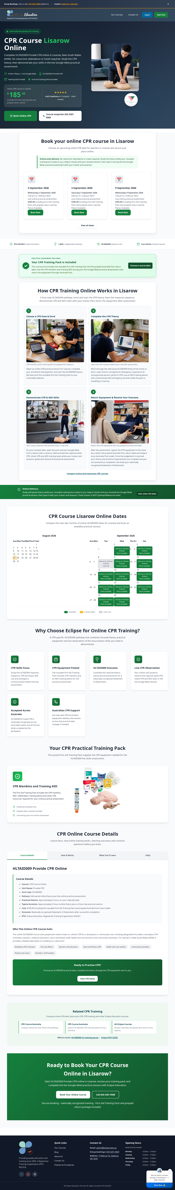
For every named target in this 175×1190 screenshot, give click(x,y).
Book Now (37, 213)
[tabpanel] (87, 927)
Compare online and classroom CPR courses (87, 473)
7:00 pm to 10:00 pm (122, 551)
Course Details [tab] (27, 855)
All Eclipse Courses (133, 1027)
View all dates (87, 225)
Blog (56, 1152)
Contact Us (133, 14)
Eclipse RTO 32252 (109, 1037)
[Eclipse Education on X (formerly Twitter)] (35, 1174)
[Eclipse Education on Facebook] (21, 1174)
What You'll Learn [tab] (107, 855)
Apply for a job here (69, 4)
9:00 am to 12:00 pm (144, 551)
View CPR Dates (87, 978)
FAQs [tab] (147, 855)
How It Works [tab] (67, 855)
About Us (58, 1156)
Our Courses (117, 14)
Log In (147, 15)
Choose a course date (140, 265)
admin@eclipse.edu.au (106, 1148)
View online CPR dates (147, 494)
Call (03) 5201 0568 (105, 1094)
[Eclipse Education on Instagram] (28, 1174)
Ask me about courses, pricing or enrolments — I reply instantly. (160, 1176)
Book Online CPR (22, 115)
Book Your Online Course (73, 1094)
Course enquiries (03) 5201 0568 (60, 116)
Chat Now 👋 (159, 1185)
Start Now (161, 15)
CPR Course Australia (40, 1026)
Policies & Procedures (64, 1165)
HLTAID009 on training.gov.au (84, 1037)
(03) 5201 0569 (34, 4)
